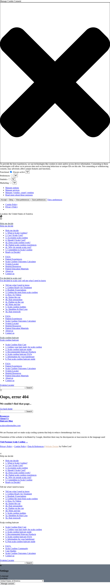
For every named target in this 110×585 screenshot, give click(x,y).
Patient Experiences (13, 259)
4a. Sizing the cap (12, 297)
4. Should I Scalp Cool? (15, 240)
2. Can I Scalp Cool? (14, 235)
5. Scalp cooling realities (15, 307)
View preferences (22, 200)
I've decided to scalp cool (10, 278)
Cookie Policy (11, 204)
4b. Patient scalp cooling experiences (20, 245)
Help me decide (6, 223)
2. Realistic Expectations (15, 290)
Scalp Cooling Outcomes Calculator (20, 261)
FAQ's (8, 546)
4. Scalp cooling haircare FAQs (18, 354)
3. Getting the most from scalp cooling (21, 292)
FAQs (7, 257)
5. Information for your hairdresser (19, 357)
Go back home (6, 409)
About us (9, 271)
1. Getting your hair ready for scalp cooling (23, 347)
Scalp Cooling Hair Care (15, 344)
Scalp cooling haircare (9, 338)
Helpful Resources (13, 266)
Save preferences (39, 200)
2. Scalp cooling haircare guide (18, 349)
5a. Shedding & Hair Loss (16, 309)
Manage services (12, 190)
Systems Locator (7, 385)
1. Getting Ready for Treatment (18, 287)
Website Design (51, 446)
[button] (55, 82)
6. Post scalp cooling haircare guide (20, 359)
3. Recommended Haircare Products (20, 352)
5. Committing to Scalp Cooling (18, 250)
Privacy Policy (11, 207)
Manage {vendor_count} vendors (19, 192)
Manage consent (7, 584)
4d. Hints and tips (12, 304)
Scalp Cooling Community (16, 548)
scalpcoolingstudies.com (10, 425)
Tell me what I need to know (17, 285)
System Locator (12, 264)
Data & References (36, 446)
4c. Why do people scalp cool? (18, 247)
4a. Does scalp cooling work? (17, 242)
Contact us (9, 273)
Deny (11, 200)
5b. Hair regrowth (13, 312)
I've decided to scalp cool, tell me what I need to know (23, 280)
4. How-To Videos (13, 295)
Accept (4, 200)
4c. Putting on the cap (14, 302)
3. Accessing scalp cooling (16, 238)
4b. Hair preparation (13, 299)
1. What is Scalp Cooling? (16, 233)
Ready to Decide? (13, 252)
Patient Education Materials (17, 269)
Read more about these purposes (19, 195)
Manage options (12, 188)
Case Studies (10, 551)
